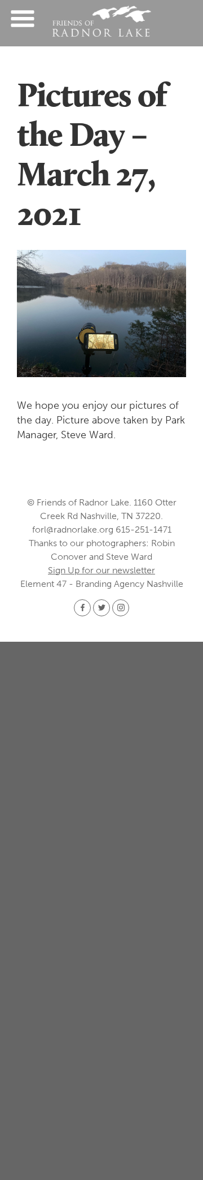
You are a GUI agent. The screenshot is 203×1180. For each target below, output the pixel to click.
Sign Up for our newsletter (101, 570)
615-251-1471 (143, 529)
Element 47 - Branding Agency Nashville (101, 583)
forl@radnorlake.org (72, 529)
